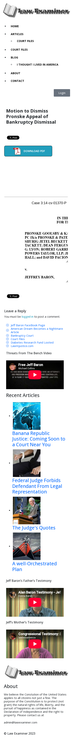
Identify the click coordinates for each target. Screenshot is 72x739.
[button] (62, 93)
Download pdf (34, 151)
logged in (27, 316)
